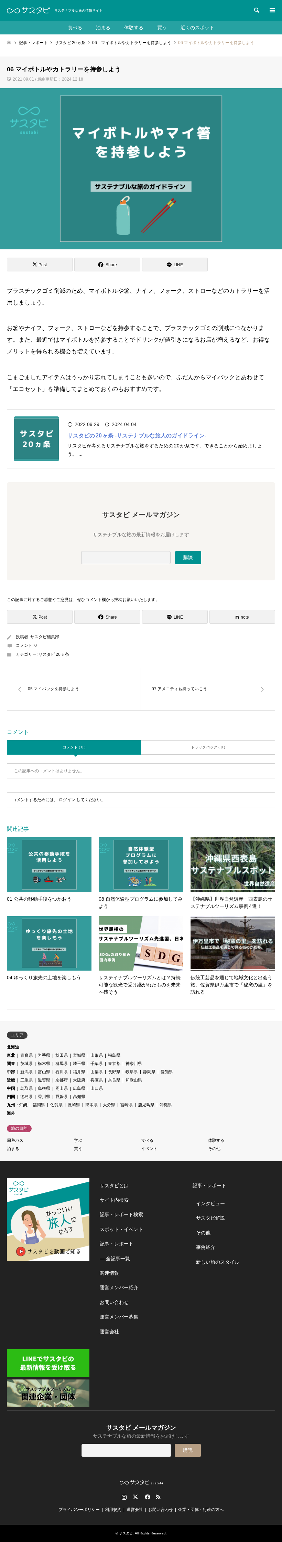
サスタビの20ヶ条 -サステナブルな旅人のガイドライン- (136, 435)
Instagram (124, 1496)
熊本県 (91, 1105)
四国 (11, 1096)
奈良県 (114, 1080)
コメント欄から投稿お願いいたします (120, 599)
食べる (75, 27)
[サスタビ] (28, 10)
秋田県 (61, 1055)
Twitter (135, 1496)
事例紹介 (205, 1247)
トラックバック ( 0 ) (208, 747)
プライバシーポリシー (79, 1509)
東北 (11, 1055)
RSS (158, 1496)
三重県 (26, 1080)
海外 (11, 1113)
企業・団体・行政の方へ (201, 1509)
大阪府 (79, 1080)
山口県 (96, 1088)
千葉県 (96, 1063)
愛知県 (167, 1071)
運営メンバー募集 (119, 1317)
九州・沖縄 (17, 1105)
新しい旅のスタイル (217, 1262)
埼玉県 (79, 1063)
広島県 (79, 1088)
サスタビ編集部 (44, 636)
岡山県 (61, 1088)
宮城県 (79, 1055)
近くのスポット (197, 27)
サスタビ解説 (210, 1218)
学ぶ (78, 1140)
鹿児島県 (146, 1105)
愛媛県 (61, 1096)
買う (162, 27)
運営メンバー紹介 (119, 1287)
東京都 (114, 1063)
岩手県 (44, 1055)
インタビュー (210, 1203)
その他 (214, 1148)
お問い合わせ (114, 1302)
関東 (11, 1063)
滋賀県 (44, 1080)
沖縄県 (166, 1105)
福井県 (79, 1071)
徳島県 (26, 1096)
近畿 (11, 1080)
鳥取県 (26, 1088)
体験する (133, 27)
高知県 (79, 1096)
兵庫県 (96, 1080)
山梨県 (96, 1071)
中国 (11, 1088)
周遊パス (15, 1140)
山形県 (96, 1055)
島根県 (44, 1088)
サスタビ (126, 1533)
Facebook (146, 1496)
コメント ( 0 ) (74, 747)
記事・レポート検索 (121, 1214)
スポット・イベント (121, 1229)
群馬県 (61, 1063)
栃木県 (44, 1063)
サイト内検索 (114, 1200)
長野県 (114, 1071)
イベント (149, 1148)
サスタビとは (114, 1185)
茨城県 (26, 1063)
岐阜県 (132, 1071)
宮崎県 (126, 1105)
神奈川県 (134, 1063)
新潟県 (26, 1071)
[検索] (256, 10)
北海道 (13, 1047)
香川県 (44, 1096)
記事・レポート (116, 1243)
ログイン (67, 799)
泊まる (103, 27)
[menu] (271, 10)
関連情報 (109, 1273)
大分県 (109, 1105)
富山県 (44, 1071)
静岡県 (149, 1071)
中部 (11, 1071)
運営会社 (109, 1331)
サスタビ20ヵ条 (54, 654)
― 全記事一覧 (115, 1258)
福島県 (114, 1055)
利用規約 (113, 1509)
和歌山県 (134, 1080)
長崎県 (74, 1105)
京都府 (61, 1080)
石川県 (61, 1071)
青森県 (26, 1055)
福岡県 (39, 1105)
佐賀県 (56, 1105)
